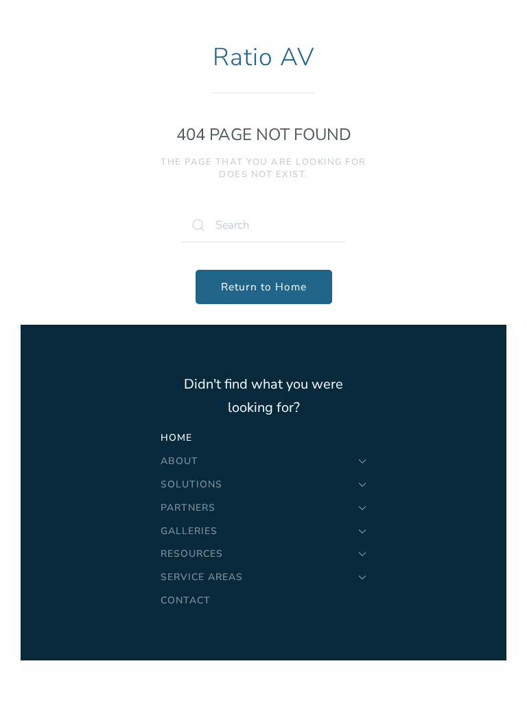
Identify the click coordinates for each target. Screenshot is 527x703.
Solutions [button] (191, 484)
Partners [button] (188, 507)
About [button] (179, 461)
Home (176, 437)
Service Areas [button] (202, 577)
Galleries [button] (189, 531)
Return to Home (264, 286)
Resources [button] (192, 553)
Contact (186, 600)
